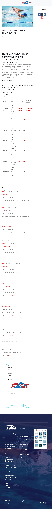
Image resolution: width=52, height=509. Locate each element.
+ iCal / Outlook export (28, 406)
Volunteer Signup (7, 83)
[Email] (42, 17)
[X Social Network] (42, 14)
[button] (36, 434)
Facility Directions (7, 92)
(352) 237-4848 (8, 226)
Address (3, 191)
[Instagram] (40, 503)
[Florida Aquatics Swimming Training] (26, 3)
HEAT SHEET (21, 120)
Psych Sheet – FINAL (8, 80)
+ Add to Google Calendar (9, 406)
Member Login (23, 439)
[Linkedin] (45, 14)
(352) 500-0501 (8, 194)
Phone (3, 194)
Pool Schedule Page (10, 470)
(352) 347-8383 (8, 286)
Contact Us (22, 465)
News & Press (23, 463)
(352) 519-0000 (8, 346)
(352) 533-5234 (8, 326)
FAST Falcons (23, 457)
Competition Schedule (25, 455)
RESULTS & (29, 108)
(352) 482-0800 (8, 246)
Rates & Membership (25, 442)
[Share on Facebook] (39, 14)
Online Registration (24, 437)
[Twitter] (43, 503)
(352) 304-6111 (7, 306)
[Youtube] (46, 503)
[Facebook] (38, 503)
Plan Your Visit (23, 460)
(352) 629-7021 (7, 266)
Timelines (5, 95)
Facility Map (6, 97)
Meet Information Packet (10, 62)
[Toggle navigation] (3, 3)
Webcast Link (6, 85)
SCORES (28, 110)
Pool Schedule (23, 452)
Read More (10, 375)
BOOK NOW (11, 235)
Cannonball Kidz (24, 449)
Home (21, 434)
